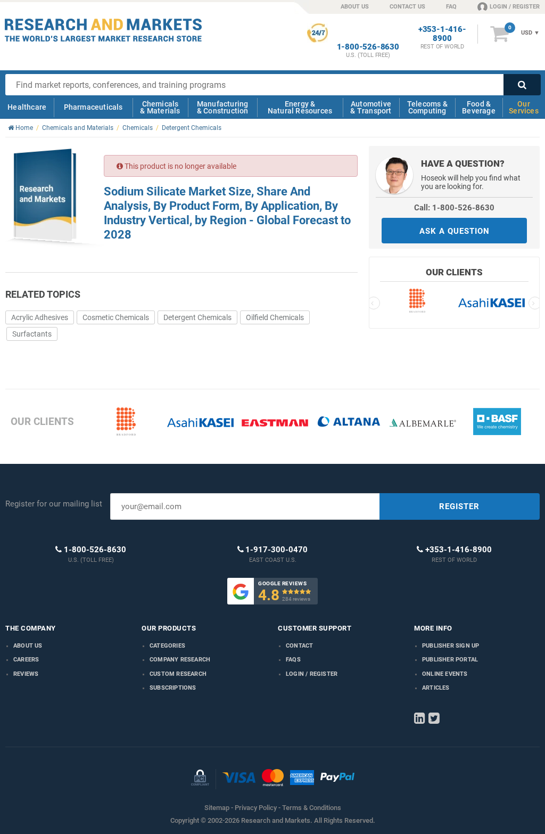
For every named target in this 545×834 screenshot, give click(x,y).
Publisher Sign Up (450, 645)
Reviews (25, 674)
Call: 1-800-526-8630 (454, 207)
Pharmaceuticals (93, 107)
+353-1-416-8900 (442, 34)
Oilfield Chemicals (275, 317)
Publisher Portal (450, 659)
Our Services (524, 107)
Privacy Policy (256, 808)
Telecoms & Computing (427, 107)
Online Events (445, 674)
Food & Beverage (479, 107)
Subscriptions (173, 687)
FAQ (451, 6)
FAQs (293, 659)
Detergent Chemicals (197, 317)
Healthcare (26, 107)
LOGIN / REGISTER (515, 6)
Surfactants (32, 334)
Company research (180, 659)
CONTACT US (407, 6)
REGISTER (459, 506)
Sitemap (216, 808)
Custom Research (178, 674)
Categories (167, 645)
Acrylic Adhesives (39, 317)
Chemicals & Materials (160, 107)
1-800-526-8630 (368, 47)
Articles (436, 687)
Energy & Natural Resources (300, 107)
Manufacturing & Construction (223, 107)
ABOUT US (355, 6)
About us (28, 645)
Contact (299, 645)
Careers (26, 659)
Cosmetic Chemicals (115, 317)
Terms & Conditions (311, 808)
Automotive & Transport (370, 107)
